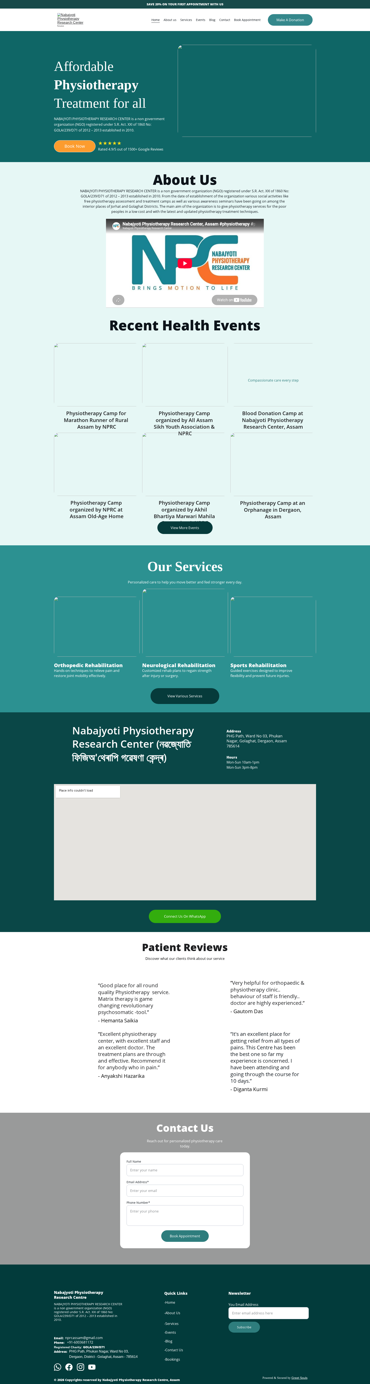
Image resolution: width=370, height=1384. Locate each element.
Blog (212, 20)
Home (155, 20)
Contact (224, 20)
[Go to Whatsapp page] (57, 1367)
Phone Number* (138, 1203)
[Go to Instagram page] (80, 1367)
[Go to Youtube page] (91, 1367)
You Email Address (243, 1304)
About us (170, 20)
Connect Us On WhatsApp (185, 916)
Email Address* (138, 1182)
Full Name (134, 1161)
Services (186, 20)
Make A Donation (290, 20)
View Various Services (184, 696)
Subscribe (244, 1327)
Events (200, 20)
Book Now (74, 146)
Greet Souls (299, 1378)
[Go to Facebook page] (69, 1367)
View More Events (185, 527)
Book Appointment (247, 20)
